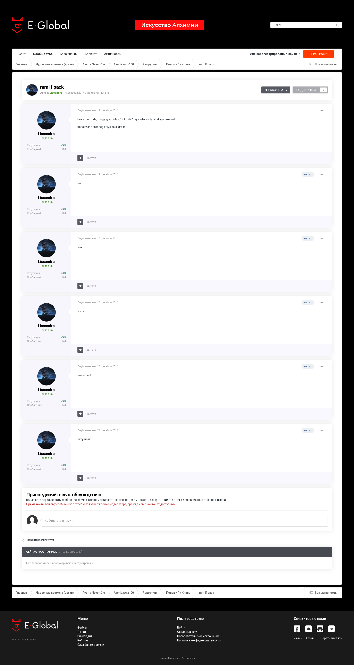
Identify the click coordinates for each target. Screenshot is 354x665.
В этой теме (321, 25)
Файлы (82, 627)
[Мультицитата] (80, 158)
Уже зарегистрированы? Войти (274, 54)
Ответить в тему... (60, 520)
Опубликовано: (97, 110)
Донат (81, 631)
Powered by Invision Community (177, 658)
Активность (112, 54)
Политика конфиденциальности (199, 640)
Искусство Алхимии (169, 25)
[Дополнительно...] (321, 110)
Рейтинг (82, 640)
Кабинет (91, 54)
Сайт (22, 54)
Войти (181, 627)
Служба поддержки (90, 644)
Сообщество (43, 54)
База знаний (68, 54)
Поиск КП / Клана (98, 92)
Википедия (84, 636)
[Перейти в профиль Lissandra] (32, 90)
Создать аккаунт (188, 631)
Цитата (91, 157)
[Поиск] (337, 25)
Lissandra (46, 134)
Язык (297, 638)
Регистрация (318, 54)
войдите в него (172, 499)
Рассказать (277, 90)
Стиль (310, 638)
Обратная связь (331, 638)
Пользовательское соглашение (198, 636)
